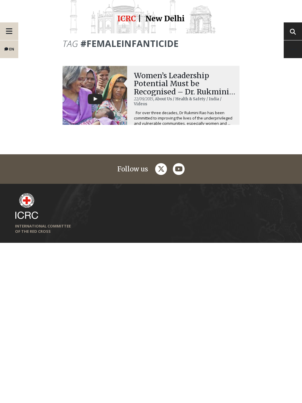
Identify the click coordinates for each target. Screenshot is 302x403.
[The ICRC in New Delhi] (151, 19)
